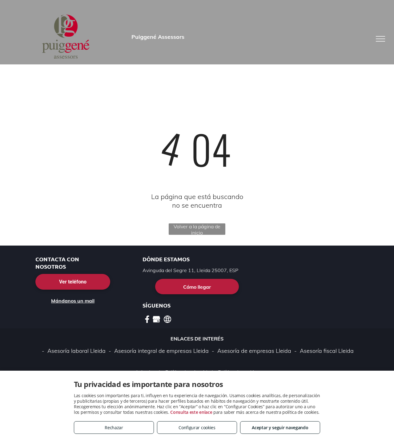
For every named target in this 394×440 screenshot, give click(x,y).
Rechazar (114, 427)
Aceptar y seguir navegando (280, 427)
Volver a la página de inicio (197, 229)
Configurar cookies (197, 427)
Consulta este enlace (191, 412)
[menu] (380, 39)
